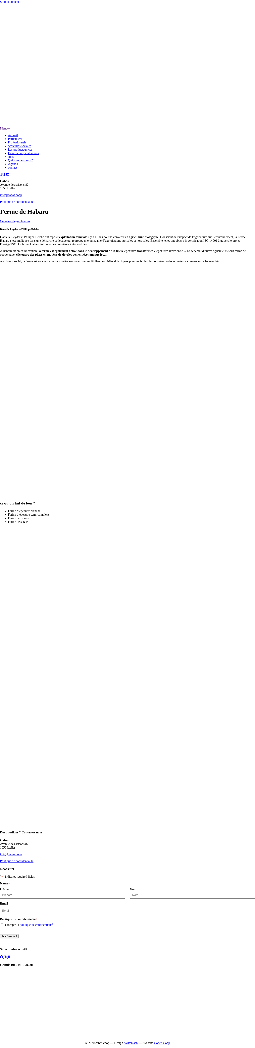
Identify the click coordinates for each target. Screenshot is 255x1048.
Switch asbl (131, 1043)
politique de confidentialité (36, 924)
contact (12, 167)
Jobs (11, 156)
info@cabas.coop (11, 195)
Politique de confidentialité (16, 201)
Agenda (13, 164)
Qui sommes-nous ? (20, 160)
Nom (133, 889)
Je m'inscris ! (9, 936)
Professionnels (17, 142)
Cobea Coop (162, 1043)
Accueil (13, 135)
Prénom (5, 889)
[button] (2, 174)
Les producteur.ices (20, 149)
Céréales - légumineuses (15, 221)
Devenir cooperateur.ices (23, 153)
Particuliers (15, 138)
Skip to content (9, 1)
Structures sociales (19, 146)
